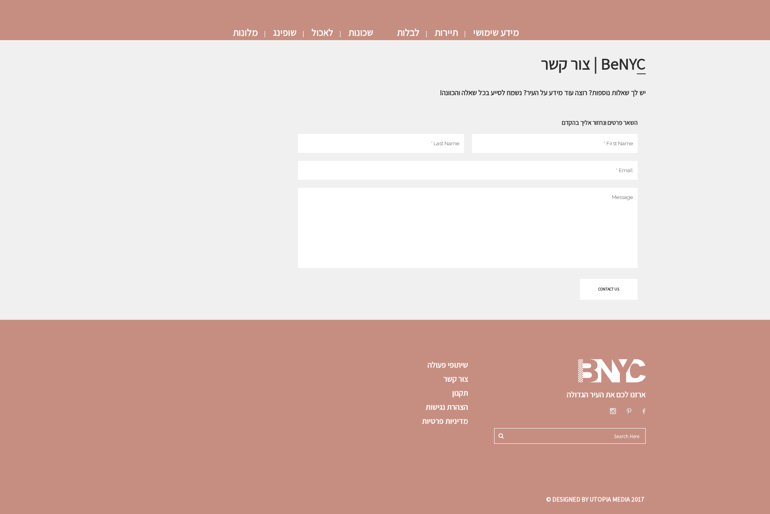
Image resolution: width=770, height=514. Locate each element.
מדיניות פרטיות (444, 421)
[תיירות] (446, 16)
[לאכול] (322, 16)
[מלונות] (245, 16)
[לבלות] (408, 16)
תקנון (460, 393)
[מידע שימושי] (496, 16)
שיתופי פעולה (448, 365)
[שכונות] (361, 16)
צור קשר (456, 379)
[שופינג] (284, 16)
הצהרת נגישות (447, 407)
